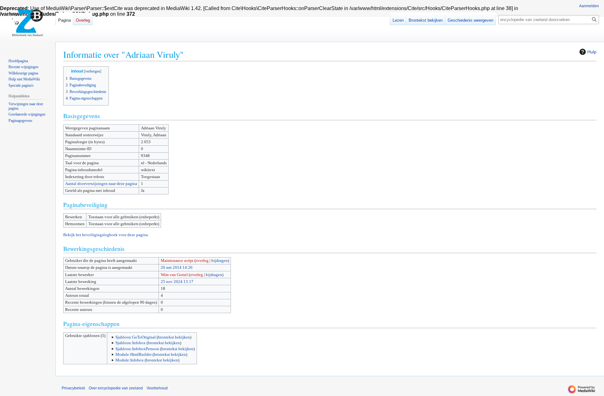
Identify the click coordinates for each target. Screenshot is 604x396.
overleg (202, 260)
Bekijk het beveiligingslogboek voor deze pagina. (106, 234)
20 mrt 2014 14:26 (177, 267)
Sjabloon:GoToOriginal (135, 337)
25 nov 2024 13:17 (177, 281)
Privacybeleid (73, 388)
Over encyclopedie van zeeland (116, 388)
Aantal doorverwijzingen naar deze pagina (101, 183)
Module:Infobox (129, 360)
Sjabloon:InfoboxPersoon (137, 348)
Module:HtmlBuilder (133, 354)
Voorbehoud (157, 388)
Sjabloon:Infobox (130, 342)
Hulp (591, 51)
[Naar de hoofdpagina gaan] (28, 25)
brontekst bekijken (174, 337)
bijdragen (219, 260)
